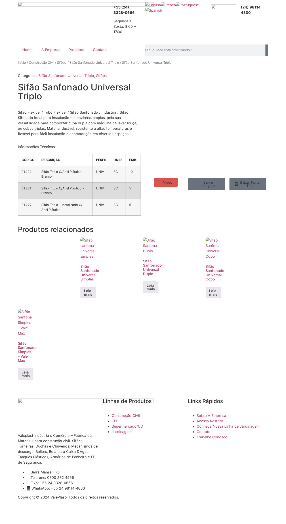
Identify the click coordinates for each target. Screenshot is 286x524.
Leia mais (88, 293)
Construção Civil (41, 63)
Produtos (76, 49)
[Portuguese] (187, 5)
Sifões (62, 63)
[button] (166, 182)
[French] (168, 5)
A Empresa (50, 49)
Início (22, 63)
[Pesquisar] (266, 50)
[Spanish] (153, 10)
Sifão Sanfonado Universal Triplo (94, 63)
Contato (100, 49)
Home (27, 49)
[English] (153, 5)
